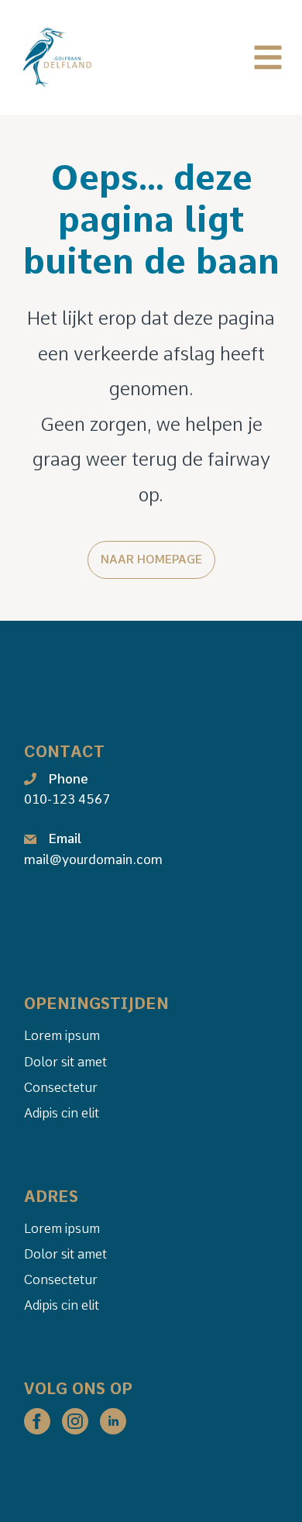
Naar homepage (151, 559)
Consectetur (61, 1087)
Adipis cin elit (61, 1113)
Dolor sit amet (65, 1061)
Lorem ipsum (62, 1035)
